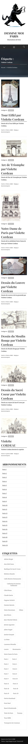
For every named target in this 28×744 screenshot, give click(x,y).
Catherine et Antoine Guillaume (14, 584)
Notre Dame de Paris (10, 654)
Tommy (19, 713)
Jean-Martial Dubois (10, 620)
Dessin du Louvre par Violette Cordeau (13, 287)
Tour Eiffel (7, 718)
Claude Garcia (8, 595)
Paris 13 (4, 517)
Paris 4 (4, 481)
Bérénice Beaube (9, 574)
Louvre (6, 649)
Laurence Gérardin (10, 644)
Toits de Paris (8, 713)
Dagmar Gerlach (9, 600)
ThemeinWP (20, 741)
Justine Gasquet (9, 634)
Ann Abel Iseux (9, 564)
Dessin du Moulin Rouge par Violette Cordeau (13, 340)
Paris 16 (4, 529)
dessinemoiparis (5, 132)
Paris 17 (4, 533)
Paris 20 (5, 545)
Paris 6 (4, 489)
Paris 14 (4, 521)
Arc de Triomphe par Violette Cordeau (12, 169)
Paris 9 (4, 501)
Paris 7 (4, 493)
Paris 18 (4, 537)
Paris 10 (4, 505)
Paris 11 (4, 509)
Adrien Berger (8, 559)
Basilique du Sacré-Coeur (12, 569)
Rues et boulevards (10, 708)
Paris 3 (4, 477)
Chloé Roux (8, 590)
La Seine (6, 639)
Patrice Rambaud (9, 698)
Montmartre (17, 649)
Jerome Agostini (9, 625)
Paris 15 (4, 525)
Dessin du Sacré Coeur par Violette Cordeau (13, 394)
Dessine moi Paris (14, 34)
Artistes (11, 436)
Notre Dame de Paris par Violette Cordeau (13, 233)
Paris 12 (4, 513)
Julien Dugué (8, 630)
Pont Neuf (7, 703)
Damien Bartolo (9, 605)
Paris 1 (4, 469)
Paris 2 (4, 473)
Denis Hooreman (9, 610)
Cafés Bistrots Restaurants (12, 579)
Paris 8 (4, 497)
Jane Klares (7, 615)
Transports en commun (12, 723)
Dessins (11, 110)
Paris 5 (4, 485)
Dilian (21, 610)
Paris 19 (4, 541)
